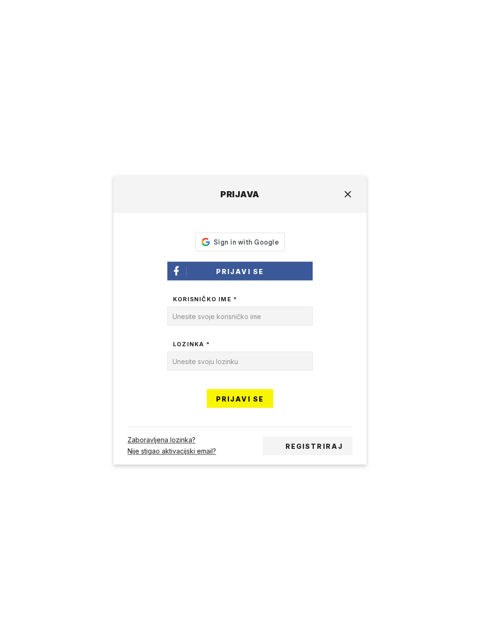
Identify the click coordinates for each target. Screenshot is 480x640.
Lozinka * (191, 344)
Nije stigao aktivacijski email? (172, 451)
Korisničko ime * (205, 299)
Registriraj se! (314, 448)
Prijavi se (240, 271)
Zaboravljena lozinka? (161, 440)
